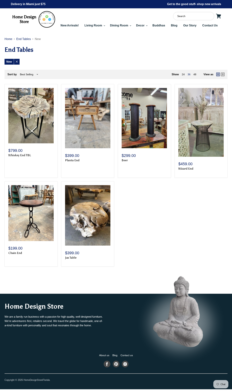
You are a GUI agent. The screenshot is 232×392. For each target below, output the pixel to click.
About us (104, 355)
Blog (174, 25)
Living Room (93, 25)
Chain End (15, 253)
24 (183, 74)
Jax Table (70, 257)
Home (8, 39)
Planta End (72, 160)
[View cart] (218, 16)
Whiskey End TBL (19, 155)
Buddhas (158, 25)
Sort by (12, 74)
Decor (140, 25)
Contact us (127, 355)
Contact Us (210, 25)
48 (194, 74)
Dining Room (119, 25)
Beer (125, 160)
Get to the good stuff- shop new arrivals (194, 4)
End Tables (23, 39)
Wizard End (185, 168)
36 (189, 74)
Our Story (189, 25)
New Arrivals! (70, 25)
